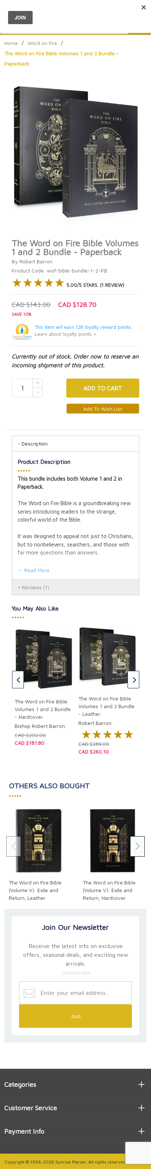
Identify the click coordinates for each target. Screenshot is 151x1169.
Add (103, 388)
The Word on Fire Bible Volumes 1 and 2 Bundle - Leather (106, 706)
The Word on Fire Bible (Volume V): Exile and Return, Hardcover (109, 890)
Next (133, 679)
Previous (18, 679)
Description (35, 443)
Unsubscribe (75, 973)
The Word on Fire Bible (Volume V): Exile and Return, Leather (35, 890)
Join (75, 1016)
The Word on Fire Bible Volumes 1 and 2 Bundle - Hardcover (43, 709)
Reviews (35, 587)
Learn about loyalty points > (65, 334)
